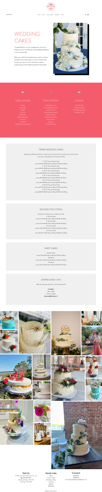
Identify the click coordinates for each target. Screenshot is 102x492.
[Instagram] (88, 14)
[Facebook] (86, 14)
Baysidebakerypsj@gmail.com (78, 479)
